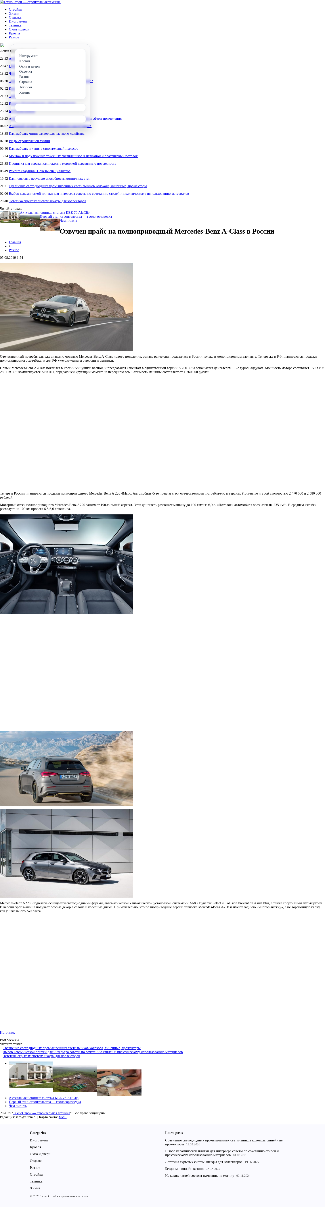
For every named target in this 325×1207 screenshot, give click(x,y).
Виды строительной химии (29, 141)
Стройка (15, 9)
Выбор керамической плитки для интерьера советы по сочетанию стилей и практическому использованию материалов (99, 193)
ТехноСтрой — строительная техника (41, 1113)
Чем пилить (68, 220)
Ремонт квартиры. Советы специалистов (40, 171)
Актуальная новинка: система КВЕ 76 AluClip (55, 212)
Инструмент (18, 21)
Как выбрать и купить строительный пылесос (43, 148)
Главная (15, 242)
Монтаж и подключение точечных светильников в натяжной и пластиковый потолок (73, 156)
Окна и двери (19, 29)
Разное (14, 37)
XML (63, 1117)
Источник (7, 1032)
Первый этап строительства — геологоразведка (76, 216)
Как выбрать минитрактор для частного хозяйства (46, 133)
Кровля (14, 33)
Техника (15, 25)
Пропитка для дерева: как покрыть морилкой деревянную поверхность (62, 163)
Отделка (15, 17)
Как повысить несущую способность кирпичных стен (49, 178)
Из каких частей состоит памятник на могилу (199, 1175)
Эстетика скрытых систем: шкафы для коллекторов (47, 201)
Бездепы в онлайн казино (184, 1169)
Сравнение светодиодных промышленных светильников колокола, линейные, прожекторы (78, 186)
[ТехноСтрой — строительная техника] (30, 2)
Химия (14, 13)
